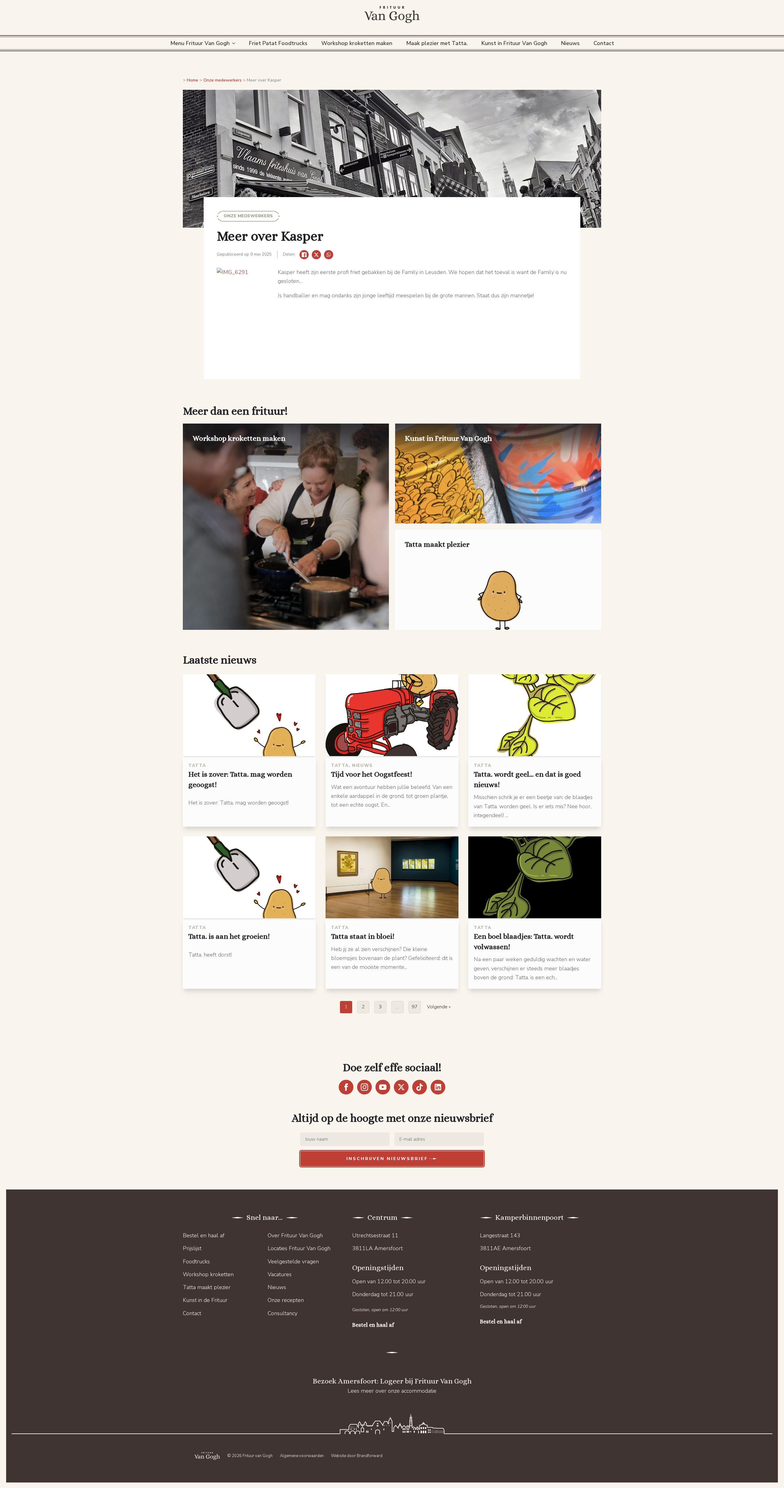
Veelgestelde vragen (293, 1261)
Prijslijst (192, 1248)
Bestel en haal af (203, 1235)
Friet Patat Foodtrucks (278, 43)
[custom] (419, 1087)
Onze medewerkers (222, 80)
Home (192, 80)
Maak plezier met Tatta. (437, 43)
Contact (604, 43)
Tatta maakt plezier (207, 1287)
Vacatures (280, 1274)
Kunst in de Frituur (205, 1300)
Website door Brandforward (357, 1456)
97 (415, 1006)
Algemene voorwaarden (302, 1456)
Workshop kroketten (208, 1274)
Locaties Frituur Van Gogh (299, 1248)
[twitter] (401, 1087)
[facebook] (346, 1087)
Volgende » (438, 1006)
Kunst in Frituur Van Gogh (514, 43)
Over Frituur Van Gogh (295, 1235)
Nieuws (570, 43)
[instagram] (364, 1087)
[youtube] (382, 1087)
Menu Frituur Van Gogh (200, 43)
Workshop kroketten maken (356, 43)
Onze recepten (286, 1300)
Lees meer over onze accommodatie (392, 1391)
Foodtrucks (196, 1261)
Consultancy (282, 1313)
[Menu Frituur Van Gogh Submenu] (235, 43)
